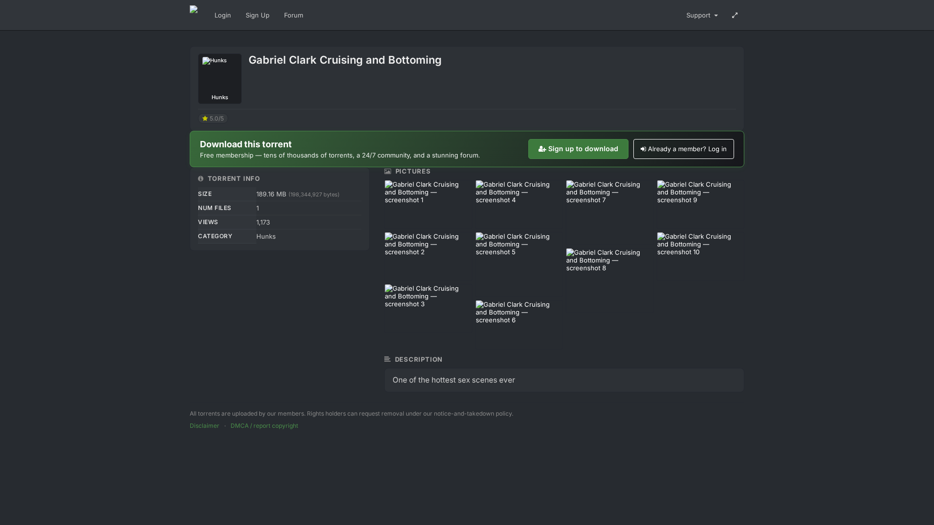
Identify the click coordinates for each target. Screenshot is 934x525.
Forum (293, 15)
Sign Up (257, 15)
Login (223, 15)
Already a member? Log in (687, 149)
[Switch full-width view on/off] (734, 15)
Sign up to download (583, 148)
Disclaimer (204, 425)
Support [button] (699, 15)
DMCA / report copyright (264, 425)
